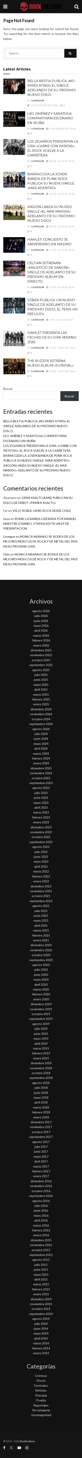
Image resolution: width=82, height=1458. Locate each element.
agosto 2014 (41, 1318)
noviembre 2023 (41, 773)
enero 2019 (41, 1058)
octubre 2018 (41, 1073)
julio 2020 (41, 969)
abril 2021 (41, 925)
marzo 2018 (41, 1107)
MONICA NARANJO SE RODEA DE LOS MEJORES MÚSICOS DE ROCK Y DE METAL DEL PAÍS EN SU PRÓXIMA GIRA (40, 541)
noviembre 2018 (41, 1068)
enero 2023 (41, 822)
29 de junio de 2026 (62, 347)
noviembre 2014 (41, 1304)
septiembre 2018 (41, 1078)
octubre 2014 (41, 1309)
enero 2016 (41, 1235)
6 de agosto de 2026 (62, 128)
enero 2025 (41, 704)
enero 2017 (41, 1176)
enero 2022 (41, 881)
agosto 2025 (41, 670)
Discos (41, 1380)
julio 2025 (41, 675)
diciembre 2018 (41, 1063)
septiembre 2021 (41, 901)
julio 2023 (41, 793)
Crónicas (41, 1375)
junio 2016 (41, 1210)
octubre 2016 (41, 1191)
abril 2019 (41, 1043)
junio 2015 (41, 1269)
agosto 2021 (41, 906)
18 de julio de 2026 (62, 161)
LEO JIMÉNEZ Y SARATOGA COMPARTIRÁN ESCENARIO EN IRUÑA (50, 118)
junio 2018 (41, 1092)
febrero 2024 (41, 758)
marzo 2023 (41, 812)
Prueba (41, 1400)
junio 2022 (41, 856)
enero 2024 (41, 763)
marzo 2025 (41, 694)
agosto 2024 (41, 729)
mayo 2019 (41, 1038)
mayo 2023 (41, 802)
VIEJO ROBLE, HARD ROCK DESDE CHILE (41, 510)
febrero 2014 (41, 1348)
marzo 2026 (41, 635)
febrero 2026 (41, 640)
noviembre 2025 (41, 655)
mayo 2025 (41, 684)
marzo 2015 (41, 1284)
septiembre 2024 (41, 724)
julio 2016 (41, 1205)
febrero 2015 (41, 1289)
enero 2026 (41, 645)
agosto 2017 (41, 1142)
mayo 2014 (41, 1333)
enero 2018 (41, 1117)
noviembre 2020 (41, 950)
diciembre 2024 (41, 709)
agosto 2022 (41, 847)
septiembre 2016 (41, 1196)
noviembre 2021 (41, 891)
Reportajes (41, 1405)
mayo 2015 (41, 1274)
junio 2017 (41, 1151)
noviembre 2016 (41, 1186)
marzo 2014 (41, 1343)
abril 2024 (41, 748)
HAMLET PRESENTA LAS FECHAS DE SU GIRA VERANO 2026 (51, 337)
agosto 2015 (41, 1259)
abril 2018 (41, 1102)
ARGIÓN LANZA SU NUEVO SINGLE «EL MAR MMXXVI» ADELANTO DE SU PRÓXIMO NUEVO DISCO (37, 470)
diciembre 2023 (41, 768)
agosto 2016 (41, 1201)
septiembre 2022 (41, 842)
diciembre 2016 (41, 1181)
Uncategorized (41, 1415)
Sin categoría (41, 1410)
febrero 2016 (41, 1230)
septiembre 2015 (41, 1255)
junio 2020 (41, 974)
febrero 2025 (41, 699)
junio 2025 (41, 679)
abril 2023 (41, 807)
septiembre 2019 (41, 1019)
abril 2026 (41, 630)
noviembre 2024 (41, 714)
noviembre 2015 (41, 1245)
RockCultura (27, 1441)
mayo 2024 (41, 743)
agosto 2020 (41, 965)
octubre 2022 (41, 837)
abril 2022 (41, 866)
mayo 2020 (41, 979)
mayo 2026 (41, 625)
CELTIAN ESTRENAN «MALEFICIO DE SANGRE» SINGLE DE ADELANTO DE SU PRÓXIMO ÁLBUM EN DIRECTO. (51, 272)
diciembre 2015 (41, 1240)
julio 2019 (41, 1028)
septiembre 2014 (41, 1314)
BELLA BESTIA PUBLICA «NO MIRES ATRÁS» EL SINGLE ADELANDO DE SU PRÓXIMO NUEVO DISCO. (36, 426)
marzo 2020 (41, 989)
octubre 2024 (41, 719)
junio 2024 (41, 738)
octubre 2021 (41, 896)
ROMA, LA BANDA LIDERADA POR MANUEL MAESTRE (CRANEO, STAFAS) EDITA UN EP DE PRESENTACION (40, 523)
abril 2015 (41, 1279)
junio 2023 (41, 797)
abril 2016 (41, 1220)
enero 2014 (41, 1353)
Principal (41, 1395)
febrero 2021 (41, 935)
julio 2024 (41, 734)
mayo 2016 (41, 1215)
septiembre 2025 (41, 665)
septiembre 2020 (41, 960)
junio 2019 (41, 1033)
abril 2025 (41, 689)
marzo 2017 (41, 1166)
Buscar (8, 388)
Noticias (41, 1390)
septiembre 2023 (41, 783)
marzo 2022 (41, 871)
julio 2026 (41, 616)
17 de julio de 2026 (62, 250)
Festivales (41, 1385)
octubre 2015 (41, 1250)
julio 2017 (41, 1146)
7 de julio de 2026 (61, 319)
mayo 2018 (41, 1097)
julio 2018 (41, 1087)
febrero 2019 (41, 1053)
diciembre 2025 (41, 650)
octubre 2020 (41, 955)
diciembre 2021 (41, 886)
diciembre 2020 (41, 945)
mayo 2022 (41, 861)
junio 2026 (41, 621)
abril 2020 (41, 984)
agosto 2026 (41, 611)
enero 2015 (41, 1294)
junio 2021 (41, 915)
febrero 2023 (41, 817)
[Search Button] (70, 53)
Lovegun (37, 100)
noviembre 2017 (41, 1127)
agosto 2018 (41, 1083)
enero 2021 (41, 940)
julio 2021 (41, 911)
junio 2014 (41, 1328)
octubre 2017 (41, 1132)
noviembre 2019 (41, 1009)
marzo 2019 (41, 1048)
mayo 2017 (41, 1156)
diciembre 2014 (41, 1299)
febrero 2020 (41, 994)
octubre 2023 (41, 778)
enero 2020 (41, 999)
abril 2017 (41, 1161)
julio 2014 (41, 1323)
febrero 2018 (41, 1112)
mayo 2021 (41, 920)
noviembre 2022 (41, 832)
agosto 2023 (41, 788)
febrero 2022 (41, 876)
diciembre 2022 (41, 827)
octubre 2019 (41, 1014)
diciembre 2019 (41, 1004)
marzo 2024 (41, 753)
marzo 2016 (41, 1225)
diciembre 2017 (41, 1122)
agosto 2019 (41, 1024)
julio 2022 (41, 852)
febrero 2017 (41, 1171)
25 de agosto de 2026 (44, 105)
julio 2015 (41, 1264)
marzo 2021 (41, 930)
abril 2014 (41, 1338)
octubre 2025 (41, 660)
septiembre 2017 (41, 1137)
